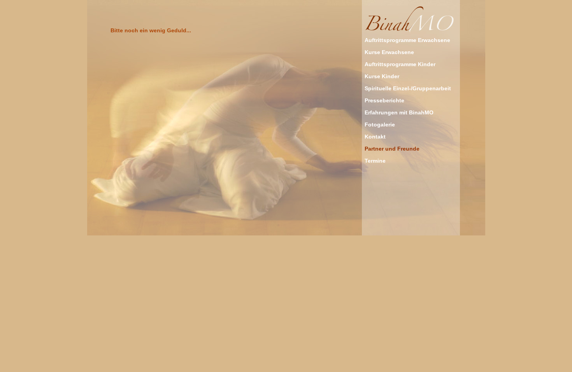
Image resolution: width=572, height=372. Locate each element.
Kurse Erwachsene (389, 52)
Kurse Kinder (382, 76)
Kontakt (375, 136)
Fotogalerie (380, 124)
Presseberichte (384, 100)
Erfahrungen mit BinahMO (399, 112)
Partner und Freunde (392, 149)
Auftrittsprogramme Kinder (400, 64)
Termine (375, 161)
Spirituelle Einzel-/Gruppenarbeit (408, 88)
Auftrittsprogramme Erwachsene (407, 40)
